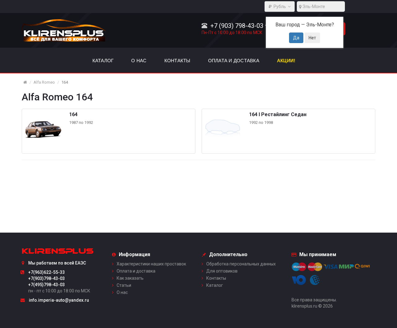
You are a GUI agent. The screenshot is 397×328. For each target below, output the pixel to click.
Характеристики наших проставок (151, 263)
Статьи (124, 285)
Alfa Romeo (44, 82)
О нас (122, 292)
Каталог (214, 285)
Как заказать (130, 278)
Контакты (216, 278)
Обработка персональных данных (241, 263)
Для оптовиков (222, 271)
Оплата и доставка (136, 271)
